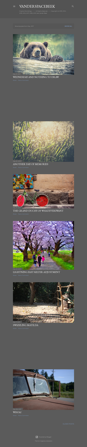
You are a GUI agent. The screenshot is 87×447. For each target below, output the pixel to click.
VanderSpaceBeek (37, 6)
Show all (68, 26)
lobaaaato (49, 441)
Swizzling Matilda (25, 325)
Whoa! (17, 412)
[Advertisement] (43, 101)
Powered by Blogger (45, 437)
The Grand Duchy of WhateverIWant (38, 210)
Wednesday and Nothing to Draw (36, 77)
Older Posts (68, 424)
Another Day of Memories (30, 164)
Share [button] (14, 80)
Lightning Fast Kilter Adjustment (36, 272)
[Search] (73, 6)
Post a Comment (23, 80)
